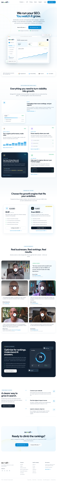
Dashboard (34, 469)
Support (40, 2)
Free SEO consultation (48, 467)
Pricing (31, 2)
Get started (51, 2)
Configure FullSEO (40, 227)
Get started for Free (34, 27)
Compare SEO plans (30, 111)
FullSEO (21, 466)
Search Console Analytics (24, 469)
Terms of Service (39, 479)
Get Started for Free (21, 444)
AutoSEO (21, 464)
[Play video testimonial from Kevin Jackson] (42, 288)
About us (34, 464)
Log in (45, 2)
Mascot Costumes (38, 275)
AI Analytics (22, 472)
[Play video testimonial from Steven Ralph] (15, 270)
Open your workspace (7, 405)
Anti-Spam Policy (53, 479)
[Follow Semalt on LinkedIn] (7, 471)
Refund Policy (34, 479)
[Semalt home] (5, 2)
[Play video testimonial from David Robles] (42, 314)
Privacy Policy (29, 479)
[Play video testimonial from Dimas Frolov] (14, 314)
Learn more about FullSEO (41, 230)
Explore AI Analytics (7, 175)
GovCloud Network (35, 303)
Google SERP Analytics (23, 471)
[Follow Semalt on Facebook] (2, 471)
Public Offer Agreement (46, 479)
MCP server (34, 472)
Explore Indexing (34, 174)
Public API (34, 471)
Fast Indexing (22, 474)
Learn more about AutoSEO (15, 230)
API (27, 2)
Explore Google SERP (35, 149)
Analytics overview (23, 467)
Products (21, 2)
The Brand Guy (6, 303)
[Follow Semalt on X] (5, 471)
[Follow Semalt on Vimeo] (9, 471)
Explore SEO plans (21, 27)
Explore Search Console (7, 147)
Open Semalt (47, 469)
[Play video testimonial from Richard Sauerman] (14, 288)
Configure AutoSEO (15, 227)
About (35, 2)
